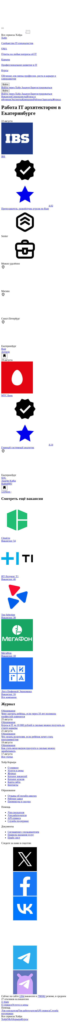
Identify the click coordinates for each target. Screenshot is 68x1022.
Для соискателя (16, 812)
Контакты (13, 785)
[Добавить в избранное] (4, 356)
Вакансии (6, 96)
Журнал (57, 99)
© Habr (5, 1002)
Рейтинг (37, 99)
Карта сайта (14, 782)
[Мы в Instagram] (25, 944)
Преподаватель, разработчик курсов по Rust (25, 208)
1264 (21, 996)
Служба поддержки (18, 821)
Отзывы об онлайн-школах (22, 795)
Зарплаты (47, 99)
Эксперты (16, 99)
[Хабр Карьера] (13, 31)
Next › (8, 491)
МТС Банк (7, 395)
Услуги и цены (16, 770)
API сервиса (14, 818)
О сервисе (13, 767)
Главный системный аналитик (17, 447)
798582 (41, 996)
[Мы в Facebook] (25, 895)
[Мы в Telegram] (25, 968)
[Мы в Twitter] (25, 870)
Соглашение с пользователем (23, 832)
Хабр (4, 1019)
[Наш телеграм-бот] (25, 993)
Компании (27, 99)
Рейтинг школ (15, 798)
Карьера (16, 1019)
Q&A (9, 1019)
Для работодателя (17, 815)
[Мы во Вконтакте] (25, 919)
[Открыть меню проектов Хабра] (2, 28)
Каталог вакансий (17, 776)
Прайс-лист (14, 837)
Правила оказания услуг (21, 834)
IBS (3, 156)
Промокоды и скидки (19, 801)
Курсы (24, 1019)
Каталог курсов (16, 779)
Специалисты (19, 96)
